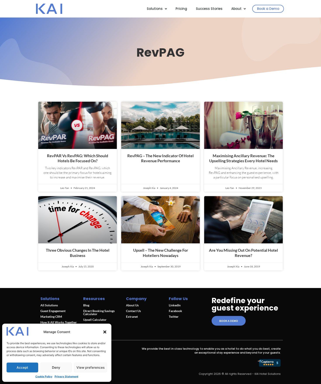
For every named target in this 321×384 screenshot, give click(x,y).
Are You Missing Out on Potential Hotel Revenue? (243, 253)
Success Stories (209, 8)
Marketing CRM (51, 316)
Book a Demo (268, 8)
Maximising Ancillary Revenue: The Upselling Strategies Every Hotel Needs (243, 158)
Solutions (155, 8)
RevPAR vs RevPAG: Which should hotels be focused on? (77, 158)
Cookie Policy (43, 376)
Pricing (181, 8)
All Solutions (49, 305)
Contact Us (133, 311)
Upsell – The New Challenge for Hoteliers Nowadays (160, 253)
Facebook (175, 311)
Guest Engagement (53, 311)
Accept (22, 367)
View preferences (90, 367)
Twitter (174, 316)
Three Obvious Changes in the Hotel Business (77, 253)
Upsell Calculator (95, 319)
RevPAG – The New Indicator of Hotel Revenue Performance (160, 158)
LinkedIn (175, 305)
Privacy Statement (66, 376)
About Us (132, 305)
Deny (56, 367)
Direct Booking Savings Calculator (99, 312)
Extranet (132, 316)
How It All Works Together (58, 322)
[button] (105, 332)
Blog (86, 305)
